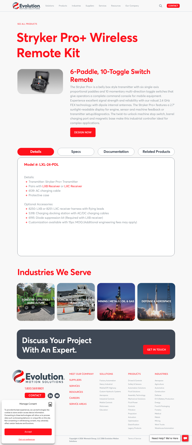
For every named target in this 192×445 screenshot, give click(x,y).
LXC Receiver (73, 186)
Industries (76, 5)
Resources (116, 5)
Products (63, 5)
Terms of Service (134, 438)
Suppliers (90, 5)
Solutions (49, 5)
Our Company (132, 5)
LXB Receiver (51, 186)
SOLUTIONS (106, 373)
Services (102, 5)
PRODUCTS (134, 373)
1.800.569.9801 (34, 388)
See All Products (27, 24)
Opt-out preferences (27, 439)
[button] (50, 403)
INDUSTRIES (161, 373)
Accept (28, 431)
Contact (173, 5)
